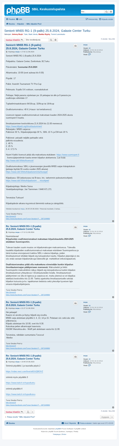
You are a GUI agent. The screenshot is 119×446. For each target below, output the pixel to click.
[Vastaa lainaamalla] (75, 46)
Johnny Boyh (17, 34)
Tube (26, 34)
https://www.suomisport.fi (68, 155)
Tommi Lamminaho (58, 34)
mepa (85, 45)
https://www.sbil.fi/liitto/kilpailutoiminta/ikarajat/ (27, 172)
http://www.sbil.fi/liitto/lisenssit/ (20, 160)
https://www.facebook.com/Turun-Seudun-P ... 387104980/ (28, 219)
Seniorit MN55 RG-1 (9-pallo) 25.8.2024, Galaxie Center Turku (47, 30)
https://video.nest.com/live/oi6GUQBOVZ (24, 371)
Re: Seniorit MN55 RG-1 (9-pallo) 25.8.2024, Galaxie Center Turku (23, 227)
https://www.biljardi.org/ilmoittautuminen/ (24, 126)
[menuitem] (19, 19)
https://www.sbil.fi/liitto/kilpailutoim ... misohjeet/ (27, 180)
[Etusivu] (18, 10)
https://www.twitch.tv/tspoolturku (20, 383)
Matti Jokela (33, 34)
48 (89, 48)
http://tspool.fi (11, 216)
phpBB (57, 429)
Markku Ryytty (44, 34)
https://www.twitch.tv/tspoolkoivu (20, 394)
